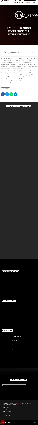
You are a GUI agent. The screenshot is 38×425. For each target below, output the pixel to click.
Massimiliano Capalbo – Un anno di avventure (18, 199)
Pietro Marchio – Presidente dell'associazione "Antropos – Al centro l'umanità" (22, 276)
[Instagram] (6, 416)
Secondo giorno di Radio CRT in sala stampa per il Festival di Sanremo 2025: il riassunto (22, 321)
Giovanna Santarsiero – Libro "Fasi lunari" (17, 248)
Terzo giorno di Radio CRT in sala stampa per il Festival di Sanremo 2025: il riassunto (22, 305)
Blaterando (19, 24)
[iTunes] (4, 416)
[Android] (9, 416)
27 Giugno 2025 (18, 39)
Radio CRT (17, 403)
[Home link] (6, 2)
